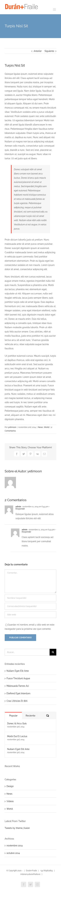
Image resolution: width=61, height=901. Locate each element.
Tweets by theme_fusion (17, 828)
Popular (13, 715)
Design (10, 786)
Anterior (38, 51)
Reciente (30, 715)
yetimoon (12, 427)
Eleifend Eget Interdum (18, 693)
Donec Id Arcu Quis (17, 723)
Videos (10, 801)
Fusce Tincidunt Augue (18, 678)
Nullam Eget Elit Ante (18, 671)
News (40, 427)
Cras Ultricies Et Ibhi (17, 701)
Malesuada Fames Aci (18, 686)
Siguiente (49, 51)
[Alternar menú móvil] (54, 9)
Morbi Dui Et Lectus (17, 736)
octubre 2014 (13, 853)
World (46, 427)
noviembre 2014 (15, 845)
